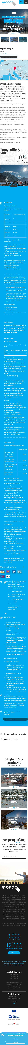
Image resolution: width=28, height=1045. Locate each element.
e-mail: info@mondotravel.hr (14, 982)
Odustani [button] (15, 1039)
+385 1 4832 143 (14, 976)
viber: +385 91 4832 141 (14, 986)
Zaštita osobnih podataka (17, 965)
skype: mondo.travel (14, 988)
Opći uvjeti (7, 714)
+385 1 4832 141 (14, 978)
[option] (14, 175)
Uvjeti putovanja (14, 963)
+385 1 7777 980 (14, 974)
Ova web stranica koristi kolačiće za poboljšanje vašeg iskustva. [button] (15, 1034)
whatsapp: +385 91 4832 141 (14, 984)
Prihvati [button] (15, 1042)
